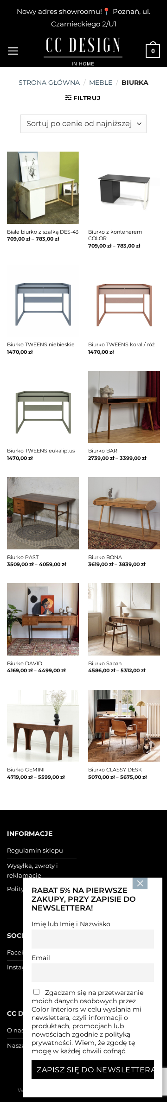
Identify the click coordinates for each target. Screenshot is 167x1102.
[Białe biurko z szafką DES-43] (43, 187)
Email (41, 958)
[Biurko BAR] (124, 407)
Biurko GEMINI (26, 769)
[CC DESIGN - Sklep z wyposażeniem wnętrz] (83, 51)
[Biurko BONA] (124, 513)
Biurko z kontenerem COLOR (115, 235)
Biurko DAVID (24, 663)
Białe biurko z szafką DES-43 (42, 232)
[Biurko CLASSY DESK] (124, 726)
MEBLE (100, 82)
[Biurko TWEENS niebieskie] (43, 301)
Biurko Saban (105, 663)
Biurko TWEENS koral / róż (121, 344)
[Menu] (13, 51)
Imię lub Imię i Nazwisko (71, 924)
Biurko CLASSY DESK (115, 769)
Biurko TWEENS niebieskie (41, 344)
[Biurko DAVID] (43, 619)
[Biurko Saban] (124, 619)
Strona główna (49, 82)
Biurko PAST (23, 557)
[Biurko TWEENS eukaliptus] (43, 407)
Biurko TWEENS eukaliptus (41, 450)
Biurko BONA (105, 557)
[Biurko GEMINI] (43, 726)
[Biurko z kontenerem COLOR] (124, 187)
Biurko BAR (102, 450)
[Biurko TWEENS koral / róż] (124, 301)
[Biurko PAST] (43, 513)
